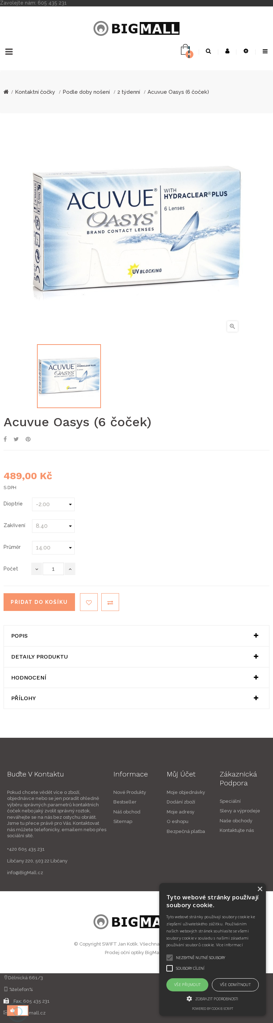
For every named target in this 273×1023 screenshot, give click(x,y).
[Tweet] (16, 439)
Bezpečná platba (186, 831)
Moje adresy (180, 811)
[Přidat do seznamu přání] (89, 602)
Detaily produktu (39, 657)
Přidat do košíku (39, 602)
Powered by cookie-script (212, 1008)
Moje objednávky (186, 792)
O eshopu (177, 821)
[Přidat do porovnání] (110, 602)
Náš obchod (126, 811)
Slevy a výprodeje (240, 810)
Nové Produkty (129, 792)
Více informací (229, 944)
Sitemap (122, 821)
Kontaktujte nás (237, 830)
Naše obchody (236, 820)
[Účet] (227, 51)
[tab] (136, 636)
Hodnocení (28, 678)
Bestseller (124, 802)
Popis (19, 636)
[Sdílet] (5, 439)
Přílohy (23, 698)
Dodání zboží (181, 802)
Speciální (230, 801)
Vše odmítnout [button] (235, 984)
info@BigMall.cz (25, 872)
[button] (212, 998)
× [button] (259, 889)
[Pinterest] (28, 439)
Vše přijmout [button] (187, 984)
